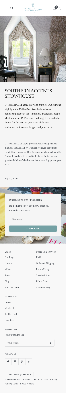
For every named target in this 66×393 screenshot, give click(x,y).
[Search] (11, 8)
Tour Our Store (12, 287)
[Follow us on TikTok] (28, 361)
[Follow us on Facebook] (8, 361)
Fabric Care (41, 281)
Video (7, 269)
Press (7, 275)
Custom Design (43, 287)
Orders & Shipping (45, 263)
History (8, 263)
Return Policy (42, 269)
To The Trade (11, 314)
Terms (15, 383)
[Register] (50, 343)
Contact (8, 302)
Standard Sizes (43, 275)
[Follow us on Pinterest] (21, 361)
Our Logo (9, 257)
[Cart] (54, 8)
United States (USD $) (18, 374)
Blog (7, 281)
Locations (9, 320)
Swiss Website (27, 383)
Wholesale (10, 308)
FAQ (38, 257)
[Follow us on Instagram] (15, 361)
